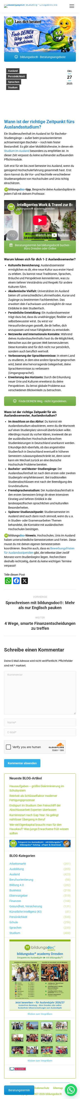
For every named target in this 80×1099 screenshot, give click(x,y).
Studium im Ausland (17, 151)
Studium (13, 87)
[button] (71, 1090)
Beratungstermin (19, 1090)
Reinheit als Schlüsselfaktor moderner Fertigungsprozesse (33, 798)
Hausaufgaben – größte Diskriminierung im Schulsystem (36, 788)
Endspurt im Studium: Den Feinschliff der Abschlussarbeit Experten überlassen (35, 807)
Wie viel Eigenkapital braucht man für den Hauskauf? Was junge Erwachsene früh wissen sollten (39, 829)
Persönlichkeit (16, 76)
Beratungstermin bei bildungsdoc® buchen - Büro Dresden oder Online (42, 247)
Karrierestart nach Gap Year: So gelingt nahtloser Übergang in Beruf (34, 817)
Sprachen (13, 82)
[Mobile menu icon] (72, 6)
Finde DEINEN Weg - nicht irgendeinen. (42, 401)
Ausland (13, 70)
